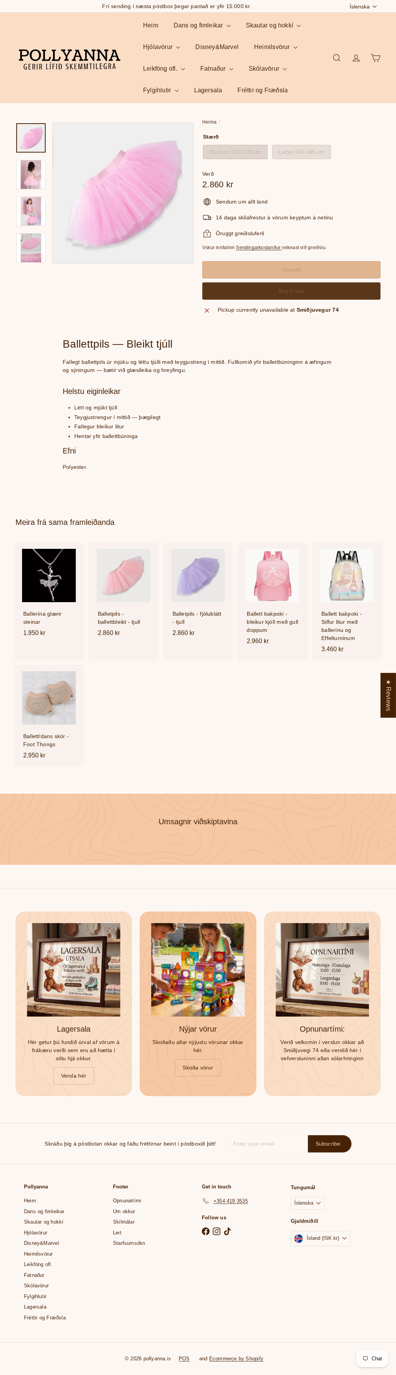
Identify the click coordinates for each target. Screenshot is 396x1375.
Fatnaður (213, 68)
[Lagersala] (73, 969)
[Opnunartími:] (322, 969)
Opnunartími (127, 1201)
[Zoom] (123, 193)
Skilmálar (124, 1222)
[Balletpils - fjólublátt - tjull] (198, 593)
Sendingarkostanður (259, 247)
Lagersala (208, 90)
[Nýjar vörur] (197, 969)
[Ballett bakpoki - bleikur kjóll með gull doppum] (272, 597)
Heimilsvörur (273, 47)
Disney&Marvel (217, 47)
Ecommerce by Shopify (236, 1358)
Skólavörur (265, 68)
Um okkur (124, 1211)
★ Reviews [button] (388, 695)
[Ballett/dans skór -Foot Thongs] (48, 716)
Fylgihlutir (158, 90)
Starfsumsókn (129, 1243)
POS (184, 1358)
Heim (150, 25)
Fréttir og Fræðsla (262, 90)
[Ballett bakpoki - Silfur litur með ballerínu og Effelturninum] (347, 601)
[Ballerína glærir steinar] (48, 593)
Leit (117, 1233)
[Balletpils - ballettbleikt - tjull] (123, 593)
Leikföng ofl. (161, 68)
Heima (209, 122)
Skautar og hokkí (270, 25)
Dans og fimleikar (199, 25)
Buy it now (291, 291)
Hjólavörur (158, 47)
